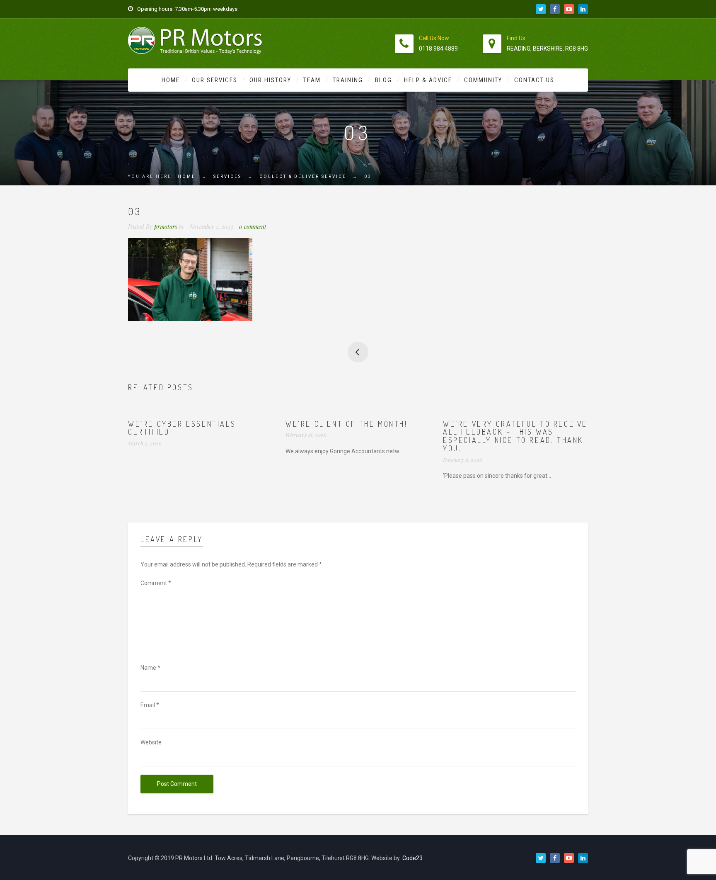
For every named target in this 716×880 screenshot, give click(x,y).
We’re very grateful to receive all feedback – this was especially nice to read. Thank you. (515, 436)
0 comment (252, 227)
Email (149, 705)
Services (227, 176)
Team (312, 80)
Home (171, 80)
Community (483, 80)
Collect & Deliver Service (302, 176)
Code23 (412, 858)
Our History (270, 80)
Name (150, 667)
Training (348, 80)
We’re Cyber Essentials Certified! (182, 428)
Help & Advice (428, 80)
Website (151, 742)
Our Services (214, 80)
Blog (383, 80)
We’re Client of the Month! (346, 423)
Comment (155, 583)
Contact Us (534, 80)
